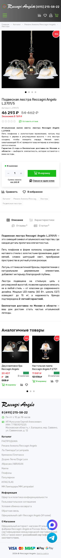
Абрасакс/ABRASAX (12, 464)
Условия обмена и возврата (17, 506)
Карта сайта (43, 553)
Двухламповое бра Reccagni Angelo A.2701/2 (12, 368)
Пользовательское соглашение (19, 501)
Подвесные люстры (12, 203)
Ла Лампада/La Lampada (15, 450)
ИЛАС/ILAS (8, 482)
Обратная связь (10, 511)
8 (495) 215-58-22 (46, 7)
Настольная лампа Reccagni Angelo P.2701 (44, 368)
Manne (5, 468)
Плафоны (7, 473)
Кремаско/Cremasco (13, 454)
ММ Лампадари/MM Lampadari (18, 486)
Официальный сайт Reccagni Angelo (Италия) (26, 515)
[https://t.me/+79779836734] (52, 537)
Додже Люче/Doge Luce (15, 459)
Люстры (44, 199)
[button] (26, 92)
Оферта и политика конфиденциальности (24, 497)
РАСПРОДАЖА (9, 441)
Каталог (6, 199)
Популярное (8, 477)
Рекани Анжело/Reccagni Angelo (26, 199)
